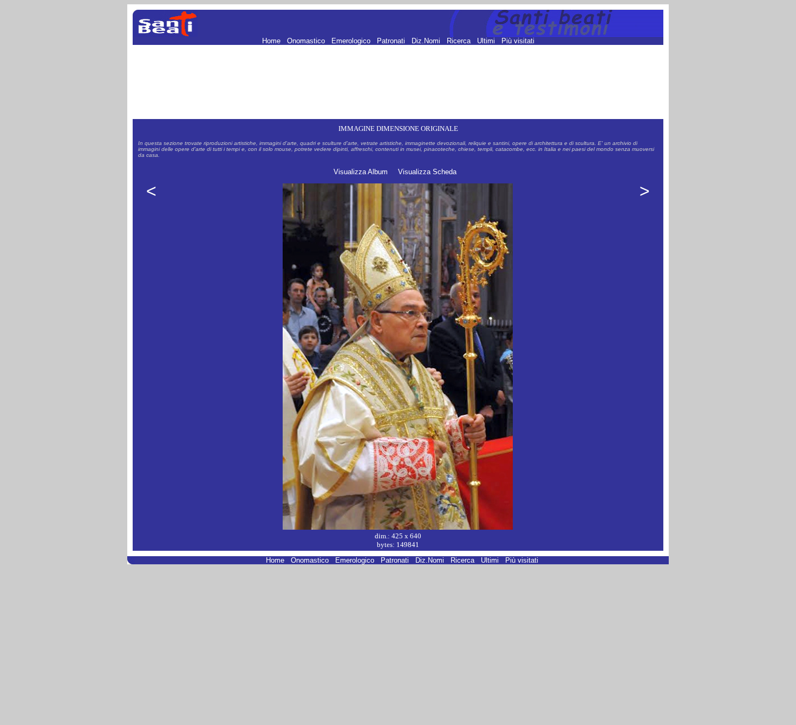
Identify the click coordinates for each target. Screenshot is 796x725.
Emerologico (352, 41)
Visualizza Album (361, 172)
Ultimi (487, 41)
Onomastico (307, 41)
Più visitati (517, 41)
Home (272, 41)
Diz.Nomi (427, 41)
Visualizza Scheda (427, 172)
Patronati (392, 41)
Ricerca (460, 41)
